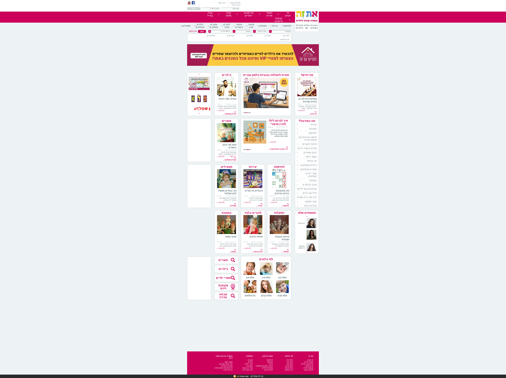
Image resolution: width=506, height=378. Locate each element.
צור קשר (221, 3)
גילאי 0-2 (286, 36)
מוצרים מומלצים (214, 25)
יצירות (275, 26)
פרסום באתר (235, 3)
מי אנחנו (310, 360)
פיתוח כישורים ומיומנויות (264, 366)
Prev (306, 216)
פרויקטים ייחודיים (307, 364)
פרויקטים (248, 14)
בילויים (223, 269)
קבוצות (279, 20)
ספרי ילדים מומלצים (311, 175)
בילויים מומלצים (200, 25)
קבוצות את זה (308, 368)
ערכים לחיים (228, 370)
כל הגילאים (289, 370)
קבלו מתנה (309, 366)
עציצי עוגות (231, 236)
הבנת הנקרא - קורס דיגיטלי (278, 122)
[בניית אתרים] (241, 376)
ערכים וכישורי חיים (307, 148)
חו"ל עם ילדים (310, 193)
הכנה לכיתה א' (309, 184)
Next (306, 252)
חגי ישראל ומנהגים (226, 364)
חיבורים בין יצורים (254, 190)
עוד (313, 113)
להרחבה (302, 110)
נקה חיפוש (193, 31)
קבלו (228, 14)
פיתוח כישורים (239, 25)
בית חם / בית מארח (307, 197)
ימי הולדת (312, 161)
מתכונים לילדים (267, 368)
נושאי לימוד (311, 156)
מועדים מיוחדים (227, 366)
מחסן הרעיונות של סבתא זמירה (307, 138)
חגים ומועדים (310, 152)
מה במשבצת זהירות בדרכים (282, 192)
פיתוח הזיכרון (256, 236)
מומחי (269, 14)
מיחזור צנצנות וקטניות (282, 238)
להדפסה (287, 26)
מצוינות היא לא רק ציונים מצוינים (307, 100)
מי (287, 14)
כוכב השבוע (311, 201)
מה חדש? (307, 75)
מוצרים (223, 260)
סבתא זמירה (223, 296)
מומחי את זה (308, 362)
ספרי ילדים (223, 278)
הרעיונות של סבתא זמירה (223, 368)
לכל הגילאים (284, 40)
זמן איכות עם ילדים (307, 189)
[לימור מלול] (311, 239)
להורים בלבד (226, 25)
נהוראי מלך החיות (227, 99)
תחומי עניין (251, 25)
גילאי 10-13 (211, 36)
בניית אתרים (257, 376)
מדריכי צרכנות (247, 368)
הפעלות (263, 26)
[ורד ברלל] (307, 227)
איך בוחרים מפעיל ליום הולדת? (227, 192)
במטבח (313, 180)
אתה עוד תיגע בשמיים (229, 146)
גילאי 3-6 (249, 36)
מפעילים (186, 26)
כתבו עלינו (236, 5)
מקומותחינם (223, 287)
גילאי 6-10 (230, 36)
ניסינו (231, 156)
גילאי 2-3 (268, 36)
